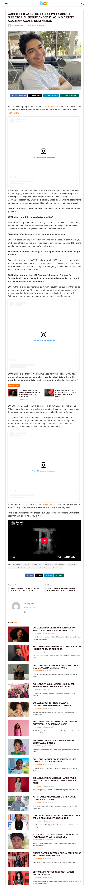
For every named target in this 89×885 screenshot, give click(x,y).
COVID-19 (26, 565)
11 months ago (49, 671)
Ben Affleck (17, 565)
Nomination (13, 112)
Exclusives (40, 25)
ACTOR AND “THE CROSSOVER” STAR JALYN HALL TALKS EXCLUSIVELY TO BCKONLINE (56, 835)
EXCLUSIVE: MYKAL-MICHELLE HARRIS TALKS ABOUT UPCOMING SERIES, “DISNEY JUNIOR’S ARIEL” (54, 780)
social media (49, 504)
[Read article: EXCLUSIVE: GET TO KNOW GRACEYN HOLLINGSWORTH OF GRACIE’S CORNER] (18, 709)
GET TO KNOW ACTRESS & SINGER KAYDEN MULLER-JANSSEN (53, 873)
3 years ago (49, 802)
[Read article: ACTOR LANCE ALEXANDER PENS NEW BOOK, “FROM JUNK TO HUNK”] (18, 803)
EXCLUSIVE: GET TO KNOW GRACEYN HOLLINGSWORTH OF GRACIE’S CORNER (52, 704)
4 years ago (30, 25)
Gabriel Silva (50, 106)
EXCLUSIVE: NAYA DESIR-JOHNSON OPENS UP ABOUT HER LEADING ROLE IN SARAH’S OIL (54, 629)
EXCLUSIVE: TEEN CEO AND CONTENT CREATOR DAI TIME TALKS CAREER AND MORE (55, 723)
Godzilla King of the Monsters (54, 565)
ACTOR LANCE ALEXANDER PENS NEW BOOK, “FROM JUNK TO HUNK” (54, 798)
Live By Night (71, 565)
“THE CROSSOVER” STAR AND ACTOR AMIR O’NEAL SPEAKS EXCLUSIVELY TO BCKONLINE (57, 816)
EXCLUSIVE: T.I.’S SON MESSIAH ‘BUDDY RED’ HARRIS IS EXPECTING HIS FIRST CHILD (54, 685)
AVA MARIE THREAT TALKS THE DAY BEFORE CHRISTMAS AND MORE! (54, 741)
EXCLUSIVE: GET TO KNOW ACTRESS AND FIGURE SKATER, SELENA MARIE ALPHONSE (56, 666)
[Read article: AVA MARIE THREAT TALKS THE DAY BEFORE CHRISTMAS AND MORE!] (18, 747)
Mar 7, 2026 (23, 400)
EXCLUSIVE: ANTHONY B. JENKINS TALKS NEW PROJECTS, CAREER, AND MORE (54, 760)
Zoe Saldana (57, 568)
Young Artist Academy (42, 568)
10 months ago (49, 652)
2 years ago (49, 708)
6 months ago (49, 633)
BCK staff (37, 689)
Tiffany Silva (18, 25)
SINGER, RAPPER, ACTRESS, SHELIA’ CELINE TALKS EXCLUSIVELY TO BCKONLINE (57, 854)
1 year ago (46, 689)
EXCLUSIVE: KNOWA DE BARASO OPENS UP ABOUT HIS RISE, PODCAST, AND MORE (57, 647)
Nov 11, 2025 (60, 400)
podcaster (12, 568)
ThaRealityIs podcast (25, 568)
